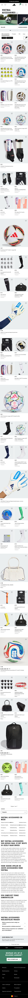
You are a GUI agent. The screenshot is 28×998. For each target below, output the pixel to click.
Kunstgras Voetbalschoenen (5, 828)
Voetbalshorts (22, 830)
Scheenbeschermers (5, 833)
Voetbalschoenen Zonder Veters (23, 825)
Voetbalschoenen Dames (14, 835)
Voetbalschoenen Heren (23, 822)
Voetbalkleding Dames (13, 830)
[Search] (22, 4)
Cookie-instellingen (6, 984)
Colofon (3, 974)
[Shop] (14, 5)
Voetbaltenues (22, 835)
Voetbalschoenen (14, 833)
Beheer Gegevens (17, 984)
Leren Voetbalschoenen (5, 830)
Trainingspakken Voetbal (5, 835)
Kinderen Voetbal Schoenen (5, 825)
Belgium (16, 996)
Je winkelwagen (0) (19, 947)
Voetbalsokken (22, 833)
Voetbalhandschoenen (15, 825)
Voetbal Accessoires (13, 822)
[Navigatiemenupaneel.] (2, 4)
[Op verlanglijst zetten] (12, 42)
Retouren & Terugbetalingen (20, 967)
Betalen (15, 974)
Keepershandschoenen (6, 822)
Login (6, 947)
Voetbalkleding (13, 827)
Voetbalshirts (22, 827)
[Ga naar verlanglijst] (5, 4)
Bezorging (4, 967)
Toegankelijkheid (17, 991)
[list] (14, 34)
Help (3, 977)
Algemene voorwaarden (7, 991)
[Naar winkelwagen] (25, 4)
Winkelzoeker (16, 977)
